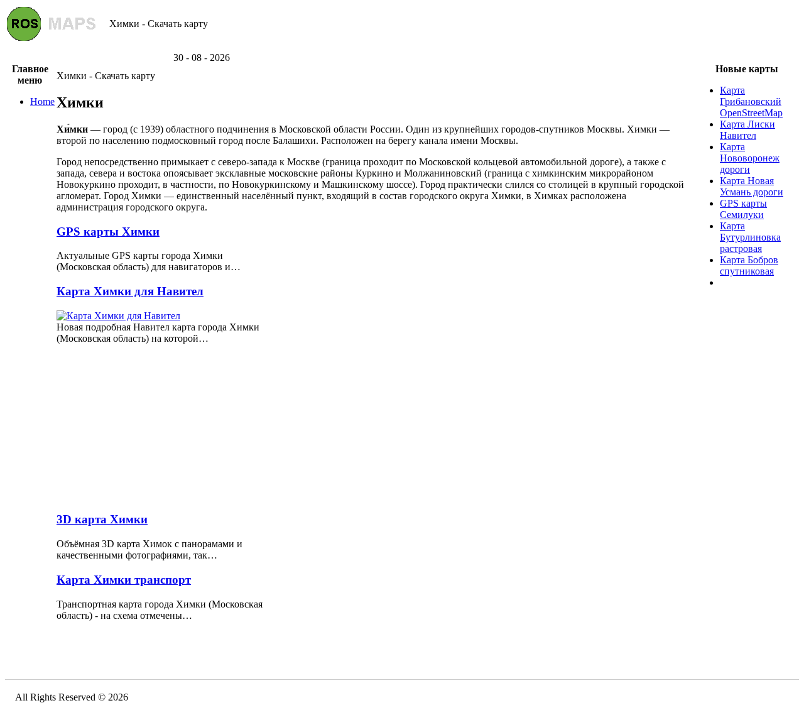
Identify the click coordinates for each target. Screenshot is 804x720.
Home (42, 101)
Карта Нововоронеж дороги (750, 158)
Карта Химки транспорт (124, 579)
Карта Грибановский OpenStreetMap (751, 101)
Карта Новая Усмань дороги (751, 186)
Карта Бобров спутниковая (749, 265)
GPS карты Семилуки (743, 209)
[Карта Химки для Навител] (118, 315)
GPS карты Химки (108, 231)
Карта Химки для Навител (130, 291)
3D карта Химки (102, 519)
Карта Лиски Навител (747, 130)
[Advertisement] (402, 47)
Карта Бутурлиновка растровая (750, 237)
